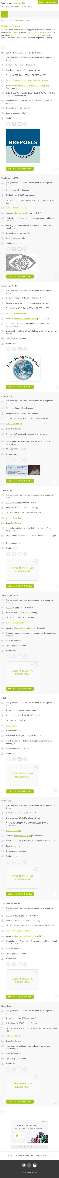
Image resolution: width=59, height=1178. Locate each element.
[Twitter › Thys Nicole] (8, 554)
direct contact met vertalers (38, 32)
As (15, 190)
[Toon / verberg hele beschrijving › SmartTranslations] (32, 634)
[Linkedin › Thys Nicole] (19, 554)
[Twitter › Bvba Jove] (8, 1069)
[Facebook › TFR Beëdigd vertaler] (14, 964)
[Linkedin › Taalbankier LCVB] (19, 249)
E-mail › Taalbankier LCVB (16, 208)
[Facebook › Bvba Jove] (14, 1069)
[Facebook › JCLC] (14, 759)
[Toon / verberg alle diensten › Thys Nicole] (32, 537)
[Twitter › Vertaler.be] (8, 862)
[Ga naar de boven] (55, 169)
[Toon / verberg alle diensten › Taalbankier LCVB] (32, 227)
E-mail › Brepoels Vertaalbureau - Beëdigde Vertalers (27, 80)
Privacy (34, 1172)
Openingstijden (13, 543)
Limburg (9, 65)
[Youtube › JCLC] (25, 759)
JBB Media (27, 1172)
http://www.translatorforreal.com (26, 936)
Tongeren (18, 502)
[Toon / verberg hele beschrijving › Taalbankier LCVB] (32, 219)
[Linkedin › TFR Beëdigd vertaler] (19, 964)
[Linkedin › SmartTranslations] (19, 656)
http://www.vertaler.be (22, 836)
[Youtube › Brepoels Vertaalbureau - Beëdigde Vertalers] (25, 124)
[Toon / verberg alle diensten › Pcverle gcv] (32, 442)
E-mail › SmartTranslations (16, 623)
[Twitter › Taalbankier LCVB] (8, 249)
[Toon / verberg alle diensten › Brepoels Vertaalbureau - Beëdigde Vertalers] (32, 102)
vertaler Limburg (11, 32)
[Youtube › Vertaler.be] (25, 862)
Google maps (28, 65)
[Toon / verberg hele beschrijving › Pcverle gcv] (32, 435)
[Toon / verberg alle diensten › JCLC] (32, 742)
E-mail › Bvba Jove (13, 1036)
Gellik (17, 607)
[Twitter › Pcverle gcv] (8, 459)
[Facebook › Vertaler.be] (14, 862)
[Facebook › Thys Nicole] (14, 554)
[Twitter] (24, 1165)
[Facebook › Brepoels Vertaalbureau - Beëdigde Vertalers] (14, 124)
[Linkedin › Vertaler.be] (19, 862)
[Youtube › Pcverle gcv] (25, 459)
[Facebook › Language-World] (14, 349)
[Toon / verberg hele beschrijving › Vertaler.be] (32, 841)
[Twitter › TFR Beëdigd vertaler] (8, 964)
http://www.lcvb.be (21, 213)
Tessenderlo (19, 710)
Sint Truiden (19, 915)
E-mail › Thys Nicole (14, 518)
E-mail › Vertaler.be (13, 831)
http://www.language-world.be (25, 319)
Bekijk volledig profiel (20, 169)
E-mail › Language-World (16, 313)
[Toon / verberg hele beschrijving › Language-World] (32, 325)
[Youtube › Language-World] (25, 349)
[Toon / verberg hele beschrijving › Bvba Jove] (32, 1047)
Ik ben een (47, 2)
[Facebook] (29, 1165)
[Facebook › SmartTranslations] (14, 656)
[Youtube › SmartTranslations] (25, 656)
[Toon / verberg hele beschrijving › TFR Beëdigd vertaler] (32, 942)
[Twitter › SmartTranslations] (8, 656)
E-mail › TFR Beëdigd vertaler (18, 931)
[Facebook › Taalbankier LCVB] (14, 249)
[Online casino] (29, 1121)
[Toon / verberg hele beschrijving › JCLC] (32, 735)
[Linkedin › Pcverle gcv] (19, 459)
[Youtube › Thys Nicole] (25, 554)
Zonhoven (18, 813)
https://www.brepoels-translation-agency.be (31, 86)
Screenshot (12, 88)
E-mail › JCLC (11, 726)
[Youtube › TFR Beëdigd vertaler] (25, 964)
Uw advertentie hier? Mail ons (29, 1146)
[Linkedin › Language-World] (19, 349)
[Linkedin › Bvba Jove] (19, 1069)
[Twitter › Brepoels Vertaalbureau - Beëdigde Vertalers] (8, 124)
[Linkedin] (35, 1165)
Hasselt (18, 65)
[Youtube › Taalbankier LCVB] (25, 249)
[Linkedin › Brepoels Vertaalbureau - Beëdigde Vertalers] (19, 124)
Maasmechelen (21, 298)
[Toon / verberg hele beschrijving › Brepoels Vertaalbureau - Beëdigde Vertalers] (32, 94)
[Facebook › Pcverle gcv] (14, 459)
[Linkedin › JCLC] (19, 759)
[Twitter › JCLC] (8, 759)
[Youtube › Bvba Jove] (25, 1069)
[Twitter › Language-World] (8, 349)
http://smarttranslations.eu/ (24, 628)
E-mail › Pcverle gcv (14, 424)
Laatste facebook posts (16, 113)
